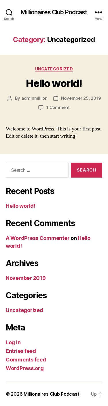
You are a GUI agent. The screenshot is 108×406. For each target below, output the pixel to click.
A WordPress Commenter (37, 238)
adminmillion (34, 98)
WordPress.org (25, 368)
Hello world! (54, 83)
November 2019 (26, 278)
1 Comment (58, 107)
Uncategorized (54, 68)
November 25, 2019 (81, 98)
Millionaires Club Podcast (54, 12)
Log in (13, 342)
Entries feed (21, 351)
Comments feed (26, 360)
